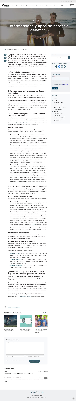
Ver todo (45, 312)
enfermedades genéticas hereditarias (19, 123)
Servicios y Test (19, 5)
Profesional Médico (40, 5)
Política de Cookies (43, 397)
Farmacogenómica (58, 109)
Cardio (55, 100)
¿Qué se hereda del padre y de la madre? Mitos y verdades (41, 331)
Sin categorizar (57, 120)
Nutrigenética (57, 115)
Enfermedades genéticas (59, 107)
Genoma (56, 111)
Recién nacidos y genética (60, 117)
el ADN (34, 224)
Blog (72, 1)
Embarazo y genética (59, 106)
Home (13, 5)
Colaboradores (49, 5)
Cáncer (55, 98)
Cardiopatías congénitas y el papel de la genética (25, 330)
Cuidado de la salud (58, 102)
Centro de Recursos (30, 5)
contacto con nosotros (25, 296)
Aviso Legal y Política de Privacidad (33, 397)
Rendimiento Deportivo (59, 119)
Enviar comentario (34, 361)
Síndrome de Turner (15, 259)
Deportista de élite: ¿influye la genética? (8, 330)
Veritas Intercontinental (14, 307)
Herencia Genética (38, 36)
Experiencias (56, 5)
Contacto (72, 5)
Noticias (69, 1)
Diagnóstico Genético (59, 104)
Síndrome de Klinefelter (16, 265)
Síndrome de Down (15, 253)
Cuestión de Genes (38, 21)
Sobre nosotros (64, 5)
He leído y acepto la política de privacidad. (15, 360)
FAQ (66, 1)
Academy (62, 1)
